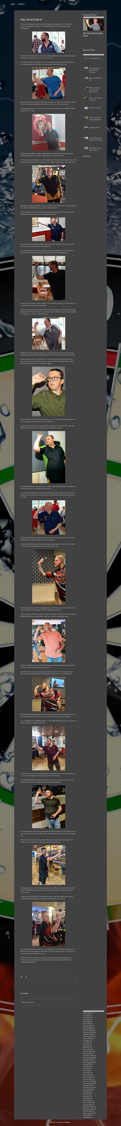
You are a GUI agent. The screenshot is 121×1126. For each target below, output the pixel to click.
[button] (21, 4)
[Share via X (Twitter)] (26, 977)
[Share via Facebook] (21, 977)
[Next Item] (101, 24)
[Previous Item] (86, 24)
